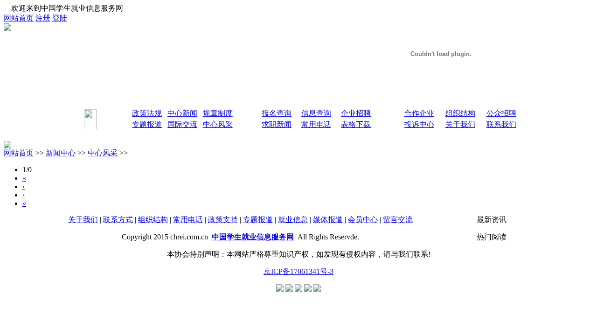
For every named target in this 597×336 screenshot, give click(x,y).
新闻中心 (61, 153)
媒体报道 (328, 220)
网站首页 (19, 18)
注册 (42, 18)
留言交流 (398, 220)
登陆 (59, 18)
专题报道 (258, 220)
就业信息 (293, 220)
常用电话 (188, 220)
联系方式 (118, 220)
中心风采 (103, 153)
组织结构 (153, 220)
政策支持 (223, 220)
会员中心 (363, 220)
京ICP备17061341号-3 (298, 271)
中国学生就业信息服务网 (253, 237)
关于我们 (83, 220)
